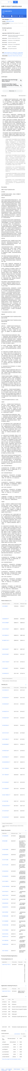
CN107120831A (5, 739)
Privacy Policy (4, 1070)
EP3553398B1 (5, 840)
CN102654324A (5, 871)
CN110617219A (5, 899)
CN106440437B (5, 854)
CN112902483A (5, 788)
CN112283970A (5, 940)
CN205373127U (5, 936)
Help (9, 1070)
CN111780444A (5, 774)
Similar (21, 16)
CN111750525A (5, 768)
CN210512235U (5, 933)
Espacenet (10, 55)
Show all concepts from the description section (11, 1059)
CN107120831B (5, 881)
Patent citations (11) (8, 52)
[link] (3, 1039)
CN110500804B (5, 921)
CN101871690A (5, 654)
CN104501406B (5, 924)
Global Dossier (15, 55)
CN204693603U (5, 903)
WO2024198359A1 (6, 886)
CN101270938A (5, 622)
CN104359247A (5, 673)
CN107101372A (5, 732)
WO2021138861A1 (6, 794)
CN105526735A (5, 717)
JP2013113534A (5, 661)
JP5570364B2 (5, 668)
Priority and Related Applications (16, 53)
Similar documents (6, 53)
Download (18, 1033)
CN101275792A (5, 628)
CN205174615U (5, 895)
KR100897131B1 (5, 640)
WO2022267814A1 (6, 805)
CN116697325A (5, 817)
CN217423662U (5, 950)
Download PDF (7, 16)
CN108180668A (5, 744)
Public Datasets (17, 1069)
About (2, 1069)
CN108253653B (5, 916)
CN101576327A (5, 891)
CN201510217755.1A (6, 964)
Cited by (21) (15, 52)
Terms (23, 1069)
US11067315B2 (5, 801)
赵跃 (10, 21)
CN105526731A (5, 711)
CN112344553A (5, 782)
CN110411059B (5, 859)
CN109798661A (5, 756)
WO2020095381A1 (6, 762)
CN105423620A (5, 703)
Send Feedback (9, 1069)
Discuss (20, 55)
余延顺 (7, 21)
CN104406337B (5, 876)
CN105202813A (5, 697)
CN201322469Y (5, 649)
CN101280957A (5, 635)
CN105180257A (5, 690)
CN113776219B (5, 864)
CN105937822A (5, 725)
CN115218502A (5, 930)
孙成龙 (12, 21)
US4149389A (5, 606)
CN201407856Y (5, 912)
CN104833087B (5, 835)
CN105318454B (5, 849)
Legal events (20, 52)
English (10, 19)
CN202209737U (5, 907)
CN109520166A (5, 750)
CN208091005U (5, 944)
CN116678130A (5, 810)
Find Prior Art (15, 16)
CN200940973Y (5, 618)
